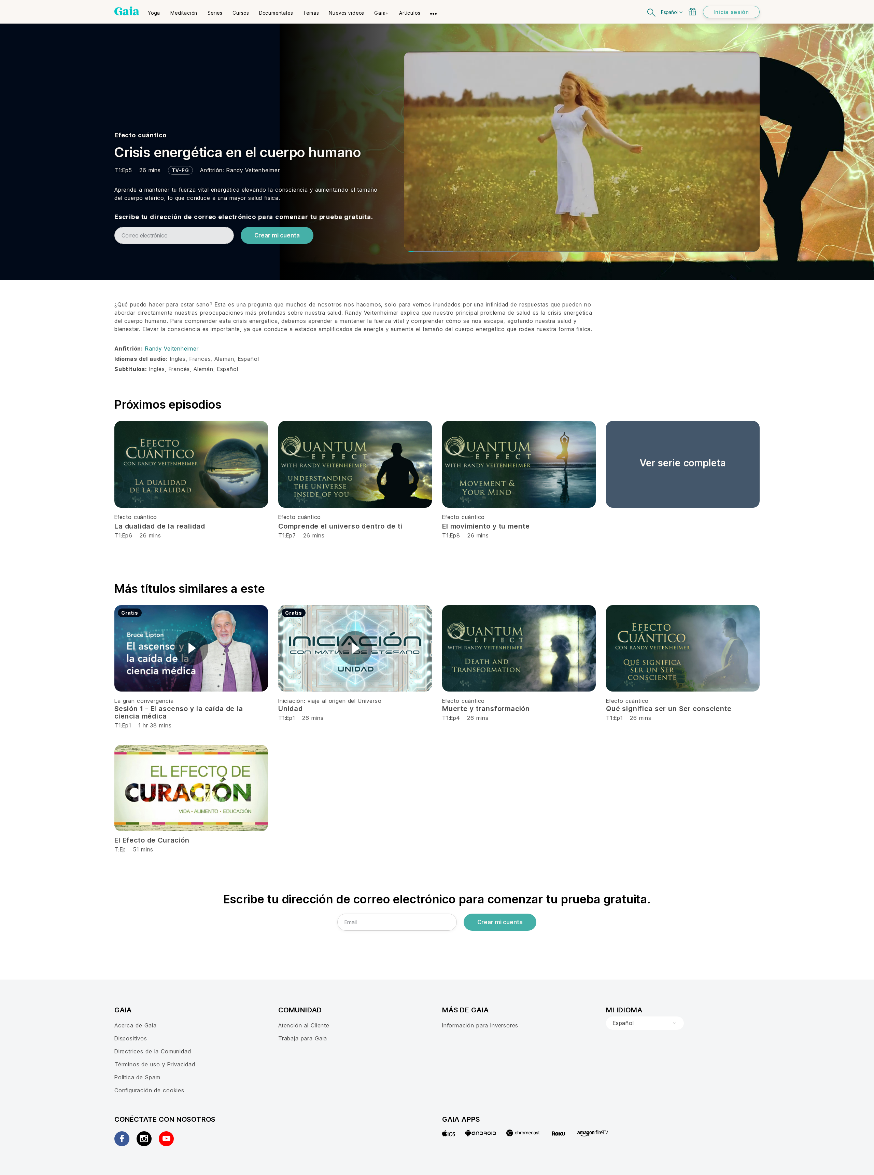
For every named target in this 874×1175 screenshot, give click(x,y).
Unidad (290, 709)
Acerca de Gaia (135, 1025)
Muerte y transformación (486, 709)
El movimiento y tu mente (486, 526)
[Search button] (651, 12)
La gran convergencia (144, 700)
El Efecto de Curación (151, 840)
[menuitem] (154, 10)
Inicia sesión (731, 12)
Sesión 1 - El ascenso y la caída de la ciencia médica (178, 712)
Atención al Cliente (303, 1025)
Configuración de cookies (149, 1090)
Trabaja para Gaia (302, 1038)
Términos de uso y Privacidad (154, 1064)
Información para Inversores (480, 1025)
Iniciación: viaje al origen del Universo (329, 700)
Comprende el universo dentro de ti (340, 526)
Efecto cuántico (140, 135)
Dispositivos (130, 1038)
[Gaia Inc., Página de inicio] (126, 10)
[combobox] (645, 1023)
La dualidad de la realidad (159, 526)
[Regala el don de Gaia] (692, 11)
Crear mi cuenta (277, 235)
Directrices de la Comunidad (152, 1051)
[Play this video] (191, 648)
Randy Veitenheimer (253, 170)
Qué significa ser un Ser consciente (668, 709)
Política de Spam (137, 1077)
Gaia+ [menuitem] (381, 13)
